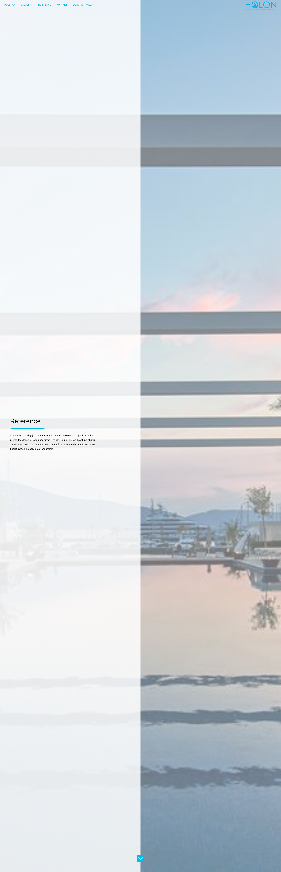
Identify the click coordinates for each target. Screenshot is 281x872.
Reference (44, 5)
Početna (9, 5)
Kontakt (62, 5)
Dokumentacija (82, 5)
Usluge (25, 5)
